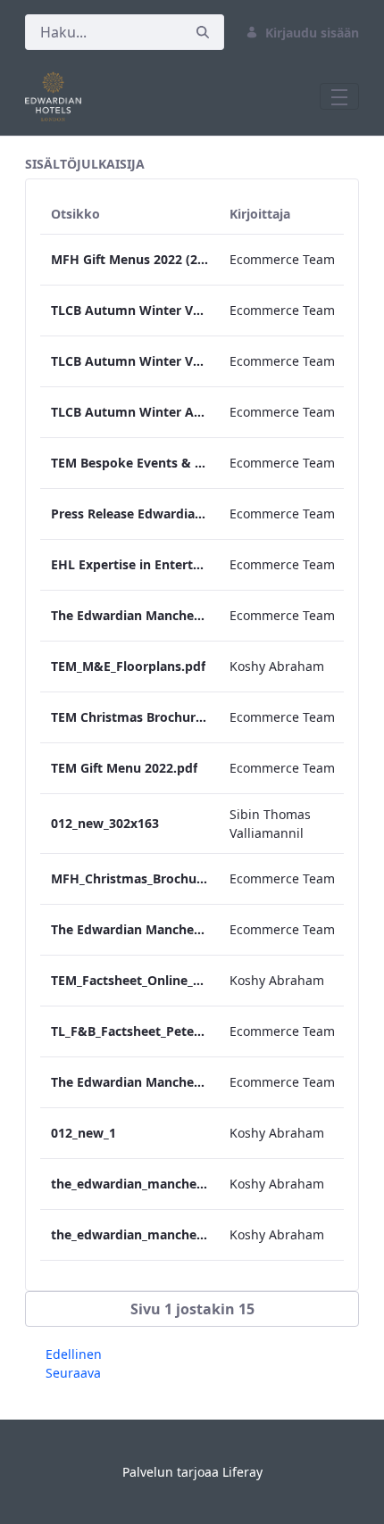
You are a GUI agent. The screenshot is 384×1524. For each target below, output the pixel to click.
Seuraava (73, 1372)
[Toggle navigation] (339, 96)
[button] (192, 1309)
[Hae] (202, 33)
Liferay (242, 1471)
